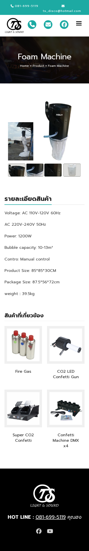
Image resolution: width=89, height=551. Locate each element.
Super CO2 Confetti (23, 437)
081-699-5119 (51, 517)
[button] (80, 23)
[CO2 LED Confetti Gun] (65, 345)
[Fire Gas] (23, 345)
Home (24, 66)
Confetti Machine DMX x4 (66, 440)
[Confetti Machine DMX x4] (65, 408)
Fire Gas (23, 371)
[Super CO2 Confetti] (23, 408)
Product (38, 66)
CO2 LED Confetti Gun (66, 374)
